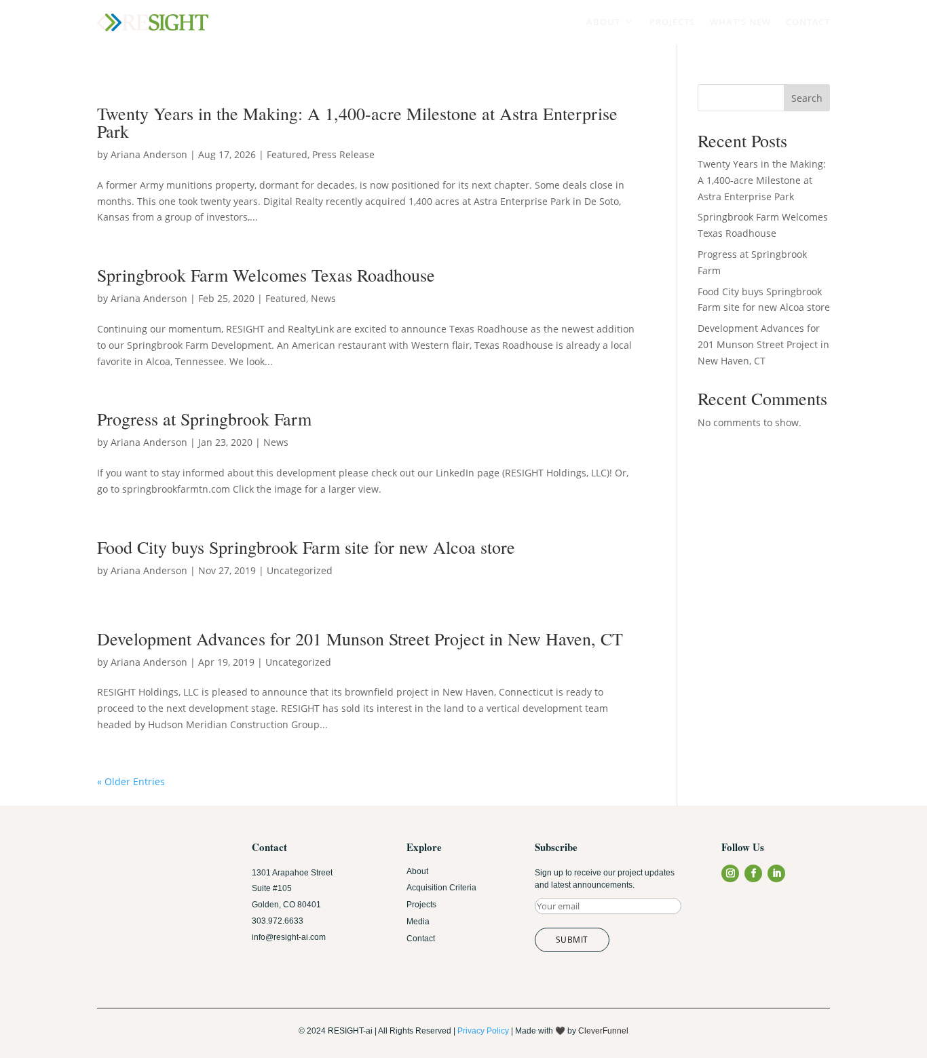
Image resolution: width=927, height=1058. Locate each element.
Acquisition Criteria (441, 887)
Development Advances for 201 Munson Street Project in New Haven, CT (360, 638)
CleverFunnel (603, 1031)
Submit (572, 939)
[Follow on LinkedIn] (776, 873)
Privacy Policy (483, 1031)
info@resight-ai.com (289, 937)
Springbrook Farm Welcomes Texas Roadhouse (266, 274)
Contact (808, 22)
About (610, 22)
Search (806, 98)
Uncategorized (300, 570)
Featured (287, 154)
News (323, 298)
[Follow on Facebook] (753, 873)
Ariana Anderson (149, 154)
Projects (672, 22)
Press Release (343, 154)
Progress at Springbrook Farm (204, 418)
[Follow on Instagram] (730, 873)
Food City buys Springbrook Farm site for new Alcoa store (306, 547)
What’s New (740, 22)
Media (418, 921)
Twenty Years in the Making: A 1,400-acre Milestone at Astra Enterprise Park (357, 122)
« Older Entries (131, 781)
